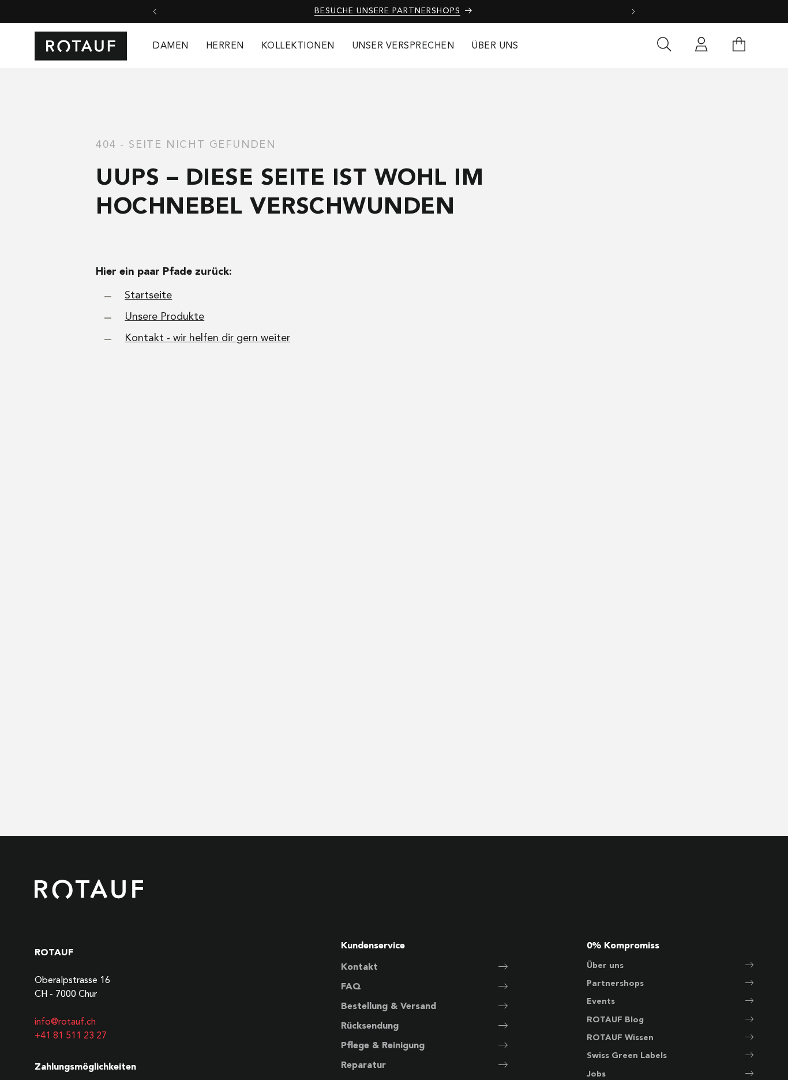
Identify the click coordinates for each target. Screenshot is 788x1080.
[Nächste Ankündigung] (633, 12)
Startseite (148, 295)
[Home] (81, 46)
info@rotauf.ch (65, 1022)
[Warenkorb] (739, 46)
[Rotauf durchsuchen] (664, 46)
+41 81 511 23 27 (71, 1036)
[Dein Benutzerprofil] (701, 46)
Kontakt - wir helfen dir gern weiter (207, 338)
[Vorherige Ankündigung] (154, 12)
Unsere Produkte (164, 317)
